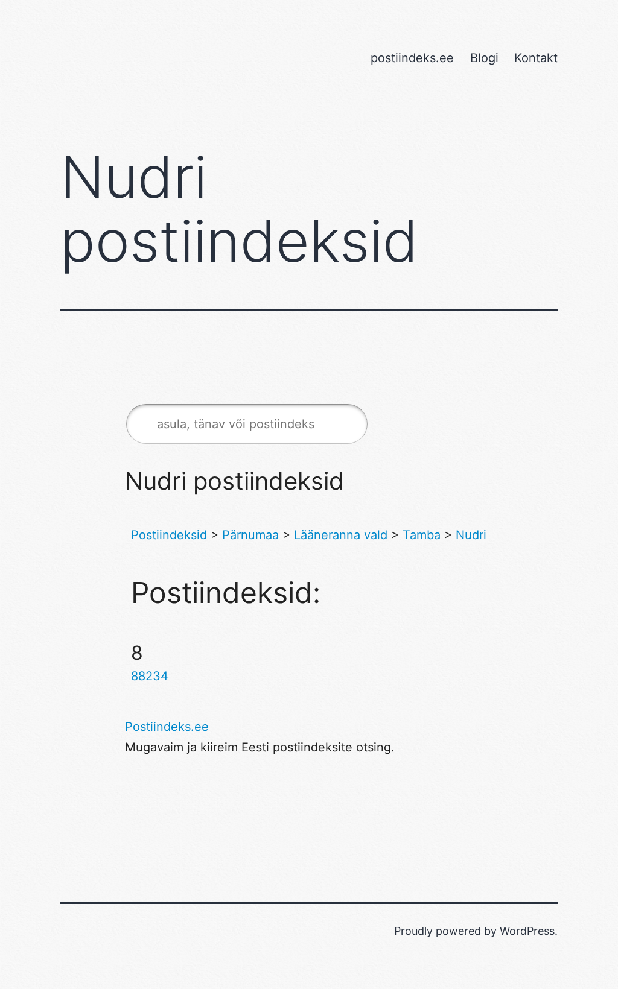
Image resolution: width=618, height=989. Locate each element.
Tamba (422, 535)
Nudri (471, 535)
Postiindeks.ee (167, 726)
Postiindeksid (169, 535)
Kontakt (536, 58)
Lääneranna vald (340, 535)
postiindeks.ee (412, 58)
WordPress (527, 930)
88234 (149, 676)
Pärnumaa (250, 535)
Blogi (484, 58)
